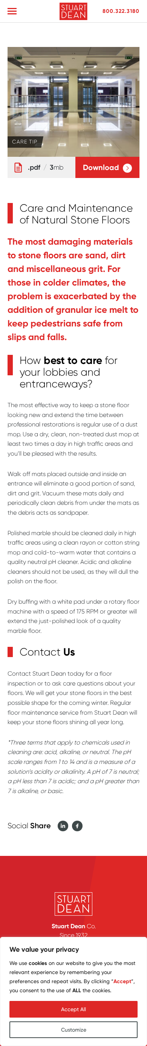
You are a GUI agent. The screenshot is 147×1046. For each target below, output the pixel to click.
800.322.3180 (121, 11)
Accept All (73, 1009)
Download (101, 167)
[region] (73, 991)
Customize (73, 1029)
